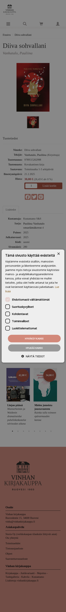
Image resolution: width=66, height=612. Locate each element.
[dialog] (33, 306)
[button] (33, 356)
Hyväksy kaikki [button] (34, 338)
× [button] (58, 253)
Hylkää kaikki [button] (34, 348)
